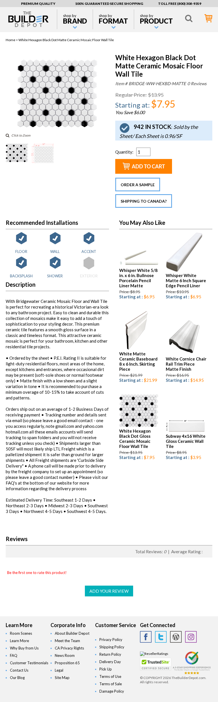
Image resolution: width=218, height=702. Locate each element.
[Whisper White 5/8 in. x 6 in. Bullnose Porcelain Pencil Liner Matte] (139, 265)
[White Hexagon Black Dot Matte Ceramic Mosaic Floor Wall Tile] (57, 127)
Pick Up (105, 669)
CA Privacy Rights (69, 648)
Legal (59, 670)
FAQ (13, 655)
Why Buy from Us (24, 648)
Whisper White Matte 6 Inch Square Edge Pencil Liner (186, 280)
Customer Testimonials (29, 663)
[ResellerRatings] (154, 653)
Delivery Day (110, 661)
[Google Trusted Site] (192, 673)
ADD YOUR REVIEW (109, 591)
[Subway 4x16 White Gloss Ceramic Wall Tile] (185, 431)
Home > (12, 40)
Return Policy (110, 654)
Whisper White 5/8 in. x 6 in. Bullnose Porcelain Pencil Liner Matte (138, 278)
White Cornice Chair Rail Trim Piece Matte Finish (186, 364)
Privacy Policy (110, 639)
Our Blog (17, 677)
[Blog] (176, 637)
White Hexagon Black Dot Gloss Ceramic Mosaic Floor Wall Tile (135, 438)
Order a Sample (138, 184)
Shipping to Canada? (144, 201)
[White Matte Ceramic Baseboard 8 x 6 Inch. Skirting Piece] (135, 349)
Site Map (62, 677)
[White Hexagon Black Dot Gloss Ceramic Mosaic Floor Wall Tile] (139, 426)
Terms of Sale (110, 684)
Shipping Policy (111, 647)
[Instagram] (191, 637)
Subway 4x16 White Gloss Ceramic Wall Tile (186, 441)
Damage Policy (111, 691)
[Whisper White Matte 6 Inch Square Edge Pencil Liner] (185, 271)
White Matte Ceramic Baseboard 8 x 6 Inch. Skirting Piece (138, 361)
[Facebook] (146, 637)
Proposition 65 (67, 663)
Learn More (19, 640)
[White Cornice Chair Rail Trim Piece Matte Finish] (185, 354)
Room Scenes (21, 633)
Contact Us (19, 670)
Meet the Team (67, 640)
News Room (65, 655)
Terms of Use (110, 676)
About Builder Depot (72, 633)
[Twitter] (161, 637)
